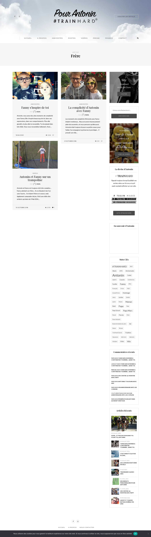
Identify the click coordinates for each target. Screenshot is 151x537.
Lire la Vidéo (124, 154)
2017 (131, 266)
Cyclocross (131, 279)
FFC (130, 284)
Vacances (115, 337)
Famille (114, 284)
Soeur (114, 328)
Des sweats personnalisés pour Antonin (127, 482)
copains (114, 279)
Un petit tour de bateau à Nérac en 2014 (127, 502)
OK (135, 533)
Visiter (124, 94)
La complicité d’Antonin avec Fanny (83, 109)
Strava (121, 328)
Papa (38, 112)
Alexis (114, 271)
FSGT (128, 288)
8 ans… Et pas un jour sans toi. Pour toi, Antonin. (122, 436)
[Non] (148, 534)
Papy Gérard (116, 310)
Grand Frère (116, 293)
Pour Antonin (116, 319)
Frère (122, 288)
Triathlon (128, 333)
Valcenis (131, 337)
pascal (114, 370)
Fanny (123, 284)
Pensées (109, 38)
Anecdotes (57, 38)
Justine (121, 297)
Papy (127, 306)
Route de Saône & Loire (119, 324)
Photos (72, 38)
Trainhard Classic (117, 332)
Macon (120, 301)
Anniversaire (130, 271)
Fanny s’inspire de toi (35, 107)
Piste (128, 315)
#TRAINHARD (119, 266)
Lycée (114, 301)
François (115, 288)
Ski (130, 324)
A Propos (42, 38)
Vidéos (84, 38)
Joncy (113, 297)
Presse (96, 38)
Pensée (121, 315)
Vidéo (122, 341)
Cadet (129, 275)
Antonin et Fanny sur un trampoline (35, 178)
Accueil (28, 38)
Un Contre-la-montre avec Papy (127, 492)
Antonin (118, 275)
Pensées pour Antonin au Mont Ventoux (123, 400)
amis (120, 271)
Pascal (114, 315)
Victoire (114, 341)
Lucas (128, 297)
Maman (128, 302)
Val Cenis (123, 337)
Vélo (129, 341)
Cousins (122, 280)
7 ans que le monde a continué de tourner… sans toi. (123, 359)
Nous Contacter (87, 527)
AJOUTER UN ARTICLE (126, 16)
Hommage (126, 293)
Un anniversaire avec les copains (122, 394)
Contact (123, 38)
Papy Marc (127, 310)
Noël (114, 306)
